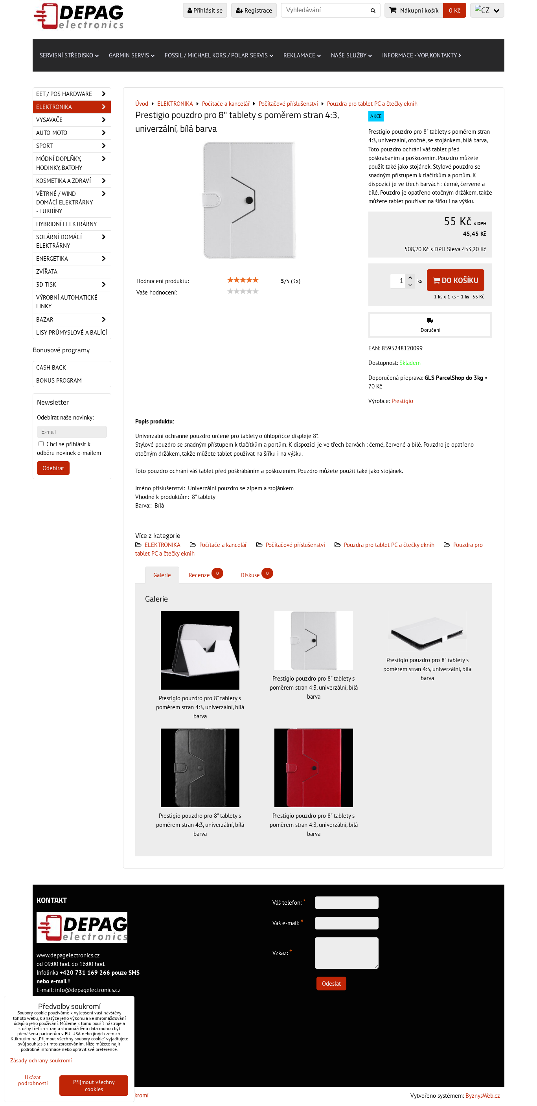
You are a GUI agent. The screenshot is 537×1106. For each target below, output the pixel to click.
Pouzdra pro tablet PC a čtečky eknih (389, 544)
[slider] (243, 280)
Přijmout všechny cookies (94, 1085)
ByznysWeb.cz (482, 1095)
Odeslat (331, 983)
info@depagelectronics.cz (88, 990)
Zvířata (46, 271)
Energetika (52, 258)
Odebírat (53, 468)
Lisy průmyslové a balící (71, 332)
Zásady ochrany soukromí (41, 1060)
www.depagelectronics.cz (68, 955)
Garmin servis (129, 55)
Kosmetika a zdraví (63, 180)
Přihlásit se (207, 10)
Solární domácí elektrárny (59, 241)
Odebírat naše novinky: (65, 417)
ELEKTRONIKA (162, 544)
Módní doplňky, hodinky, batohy (59, 163)
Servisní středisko (66, 55)
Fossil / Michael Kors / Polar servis (216, 55)
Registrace (257, 10)
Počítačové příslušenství (295, 544)
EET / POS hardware (64, 94)
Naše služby (348, 55)
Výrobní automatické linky (66, 302)
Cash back (51, 367)
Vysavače (49, 119)
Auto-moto (51, 132)
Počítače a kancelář (223, 544)
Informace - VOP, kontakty (419, 55)
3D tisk (46, 284)
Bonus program (59, 380)
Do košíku (459, 280)
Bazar (44, 319)
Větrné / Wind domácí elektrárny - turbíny (64, 202)
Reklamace (299, 55)
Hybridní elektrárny (66, 224)
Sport (44, 145)
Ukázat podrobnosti (33, 1080)
